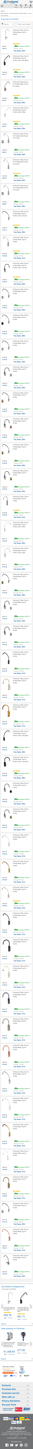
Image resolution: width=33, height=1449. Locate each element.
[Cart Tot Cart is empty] (31, 2)
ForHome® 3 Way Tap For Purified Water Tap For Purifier (21, 32)
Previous (2, 1306)
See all (3, 1324)
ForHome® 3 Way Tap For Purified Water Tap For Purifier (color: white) (21, 524)
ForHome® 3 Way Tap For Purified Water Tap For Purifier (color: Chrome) (21, 213)
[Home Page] (14, 2)
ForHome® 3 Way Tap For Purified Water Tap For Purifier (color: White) (21, 110)
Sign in (31, 7)
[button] (7, 24)
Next (31, 1306)
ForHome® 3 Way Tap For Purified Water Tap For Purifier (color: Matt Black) (21, 58)
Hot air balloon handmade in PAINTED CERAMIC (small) (23, 1344)
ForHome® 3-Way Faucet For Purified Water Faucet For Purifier (20, 84)
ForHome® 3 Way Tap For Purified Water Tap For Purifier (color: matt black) (21, 733)
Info (21, 7)
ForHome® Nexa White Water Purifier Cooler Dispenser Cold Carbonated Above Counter (9, 1344)
